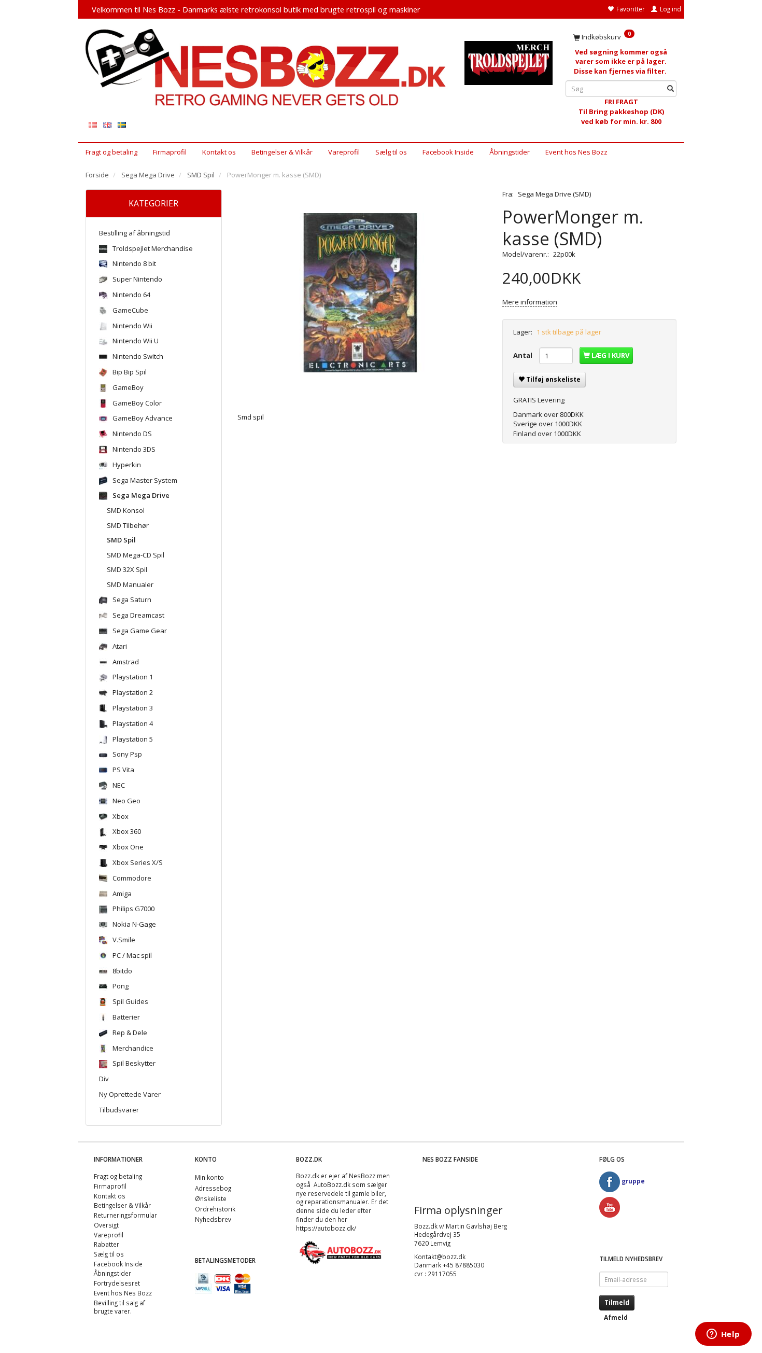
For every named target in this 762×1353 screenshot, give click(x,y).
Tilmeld (616, 1302)
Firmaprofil (170, 152)
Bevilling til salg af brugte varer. (119, 1307)
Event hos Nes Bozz (576, 152)
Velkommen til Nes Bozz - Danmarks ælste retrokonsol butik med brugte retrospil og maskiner (256, 9)
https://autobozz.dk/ (326, 1228)
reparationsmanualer (336, 1201)
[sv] (122, 124)
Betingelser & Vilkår (282, 152)
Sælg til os (391, 152)
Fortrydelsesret (117, 1283)
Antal (523, 355)
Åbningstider (509, 152)
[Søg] (670, 89)
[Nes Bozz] (267, 68)
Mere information (529, 301)
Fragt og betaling (111, 152)
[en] (107, 124)
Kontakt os (219, 152)
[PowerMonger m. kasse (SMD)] (362, 293)
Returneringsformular (125, 1215)
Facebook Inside (448, 152)
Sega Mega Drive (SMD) (554, 194)
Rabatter (106, 1244)
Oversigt (106, 1225)
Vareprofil (344, 152)
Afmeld (616, 1317)
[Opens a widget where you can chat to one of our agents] (723, 1335)
